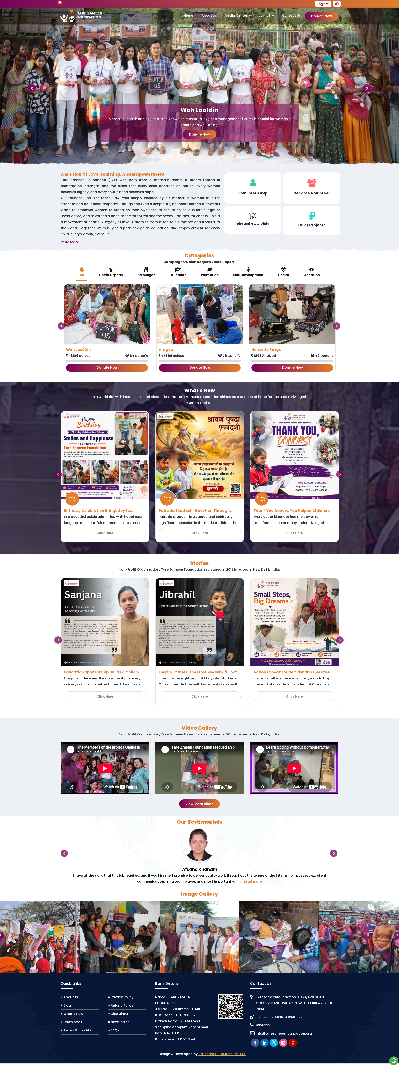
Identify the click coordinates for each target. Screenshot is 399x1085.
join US (265, 15)
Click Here (105, 533)
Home (188, 15)
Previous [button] (57, 324)
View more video (199, 803)
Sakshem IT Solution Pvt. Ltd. (222, 1054)
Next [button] (341, 324)
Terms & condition (79, 1030)
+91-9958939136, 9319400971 (280, 1017)
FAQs (115, 1030)
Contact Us (291, 15)
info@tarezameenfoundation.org (284, 1033)
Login (321, 3)
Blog (67, 1005)
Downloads (72, 1022)
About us (209, 15)
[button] (30, 86)
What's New (73, 1013)
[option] (107, 329)
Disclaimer (119, 1013)
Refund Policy (122, 1005)
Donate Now (199, 134)
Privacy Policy (122, 997)
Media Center (236, 15)
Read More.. (71, 242)
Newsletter (120, 1022)
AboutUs (70, 997)
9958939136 (266, 1025)
